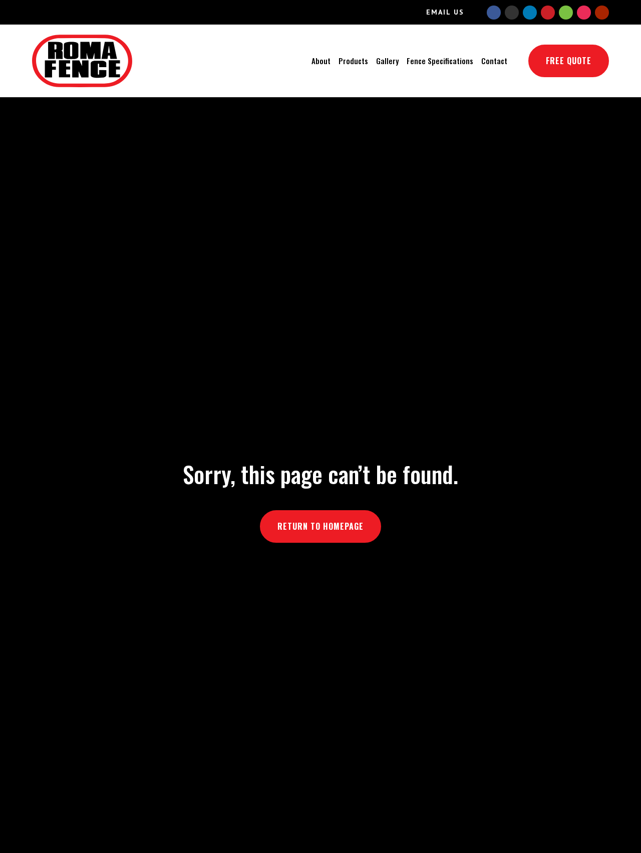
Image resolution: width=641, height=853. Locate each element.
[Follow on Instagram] (584, 13)
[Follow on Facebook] (494, 13)
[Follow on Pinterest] (548, 13)
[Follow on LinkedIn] (530, 13)
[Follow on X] (512, 13)
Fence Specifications (440, 60)
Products (353, 60)
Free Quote (568, 61)
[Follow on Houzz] (566, 13)
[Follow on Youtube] (602, 13)
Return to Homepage (320, 526)
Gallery (387, 60)
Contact (494, 60)
